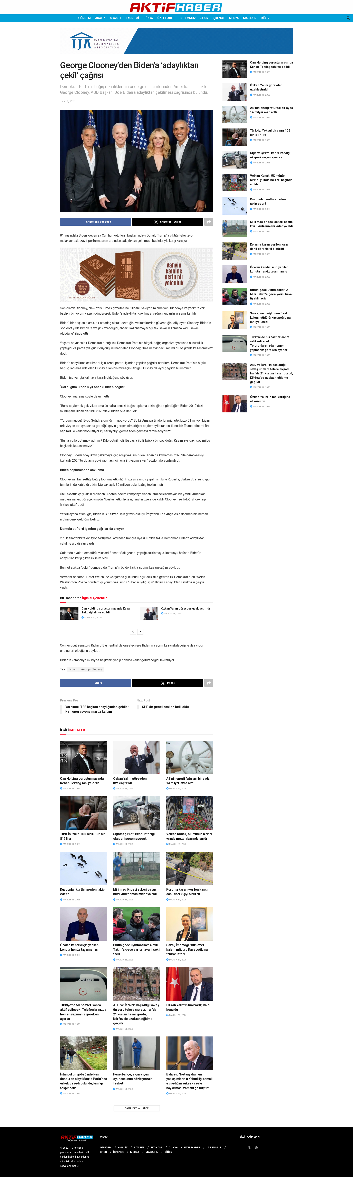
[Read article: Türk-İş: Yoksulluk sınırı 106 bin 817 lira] (83, 813)
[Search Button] (348, 18)
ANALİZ (100, 18)
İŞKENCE (219, 18)
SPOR (204, 18)
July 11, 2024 (67, 101)
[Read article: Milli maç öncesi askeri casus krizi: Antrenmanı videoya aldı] (136, 868)
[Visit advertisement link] (176, 44)
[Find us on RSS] (256, 1147)
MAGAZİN (249, 18)
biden (73, 669)
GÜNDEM (84, 18)
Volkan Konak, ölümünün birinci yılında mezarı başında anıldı (271, 180)
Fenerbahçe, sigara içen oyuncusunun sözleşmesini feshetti (133, 1078)
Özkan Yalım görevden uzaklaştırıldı (185, 608)
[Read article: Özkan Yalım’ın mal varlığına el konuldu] (189, 984)
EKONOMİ (132, 18)
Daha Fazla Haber (137, 1108)
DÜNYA (148, 18)
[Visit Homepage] (176, 7)
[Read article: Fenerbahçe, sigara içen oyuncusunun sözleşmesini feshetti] (136, 1053)
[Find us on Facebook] (241, 1147)
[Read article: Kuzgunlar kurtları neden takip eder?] (83, 868)
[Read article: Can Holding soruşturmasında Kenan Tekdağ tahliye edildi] (69, 613)
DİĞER (265, 18)
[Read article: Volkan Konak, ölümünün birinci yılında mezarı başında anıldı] (189, 813)
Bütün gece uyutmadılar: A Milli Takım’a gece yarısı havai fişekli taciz (136, 949)
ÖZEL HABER (165, 18)
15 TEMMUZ (187, 18)
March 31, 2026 (93, 617)
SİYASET (115, 18)
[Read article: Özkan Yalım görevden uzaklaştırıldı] (149, 613)
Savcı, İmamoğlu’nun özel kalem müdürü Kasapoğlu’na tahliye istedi (187, 949)
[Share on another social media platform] (208, 222)
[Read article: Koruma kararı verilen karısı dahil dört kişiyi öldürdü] (189, 868)
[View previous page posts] (133, 632)
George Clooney (91, 669)
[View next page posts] (140, 632)
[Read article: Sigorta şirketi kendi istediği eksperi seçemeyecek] (136, 813)
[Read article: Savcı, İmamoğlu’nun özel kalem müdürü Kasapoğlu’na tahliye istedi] (189, 924)
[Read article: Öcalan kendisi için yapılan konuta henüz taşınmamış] (83, 924)
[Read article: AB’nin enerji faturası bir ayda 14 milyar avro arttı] (189, 757)
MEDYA (234, 18)
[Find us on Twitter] (249, 1147)
